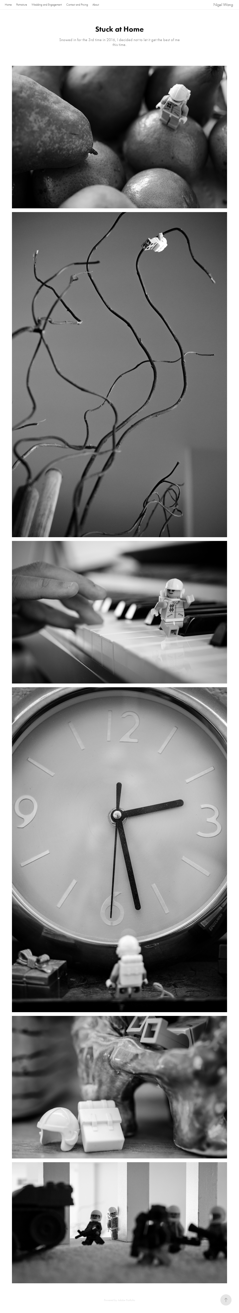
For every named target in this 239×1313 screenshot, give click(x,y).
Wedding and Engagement (47, 4)
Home (8, 4)
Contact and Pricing (77, 4)
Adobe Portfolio (126, 1300)
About (95, 4)
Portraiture (21, 4)
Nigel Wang (223, 4)
